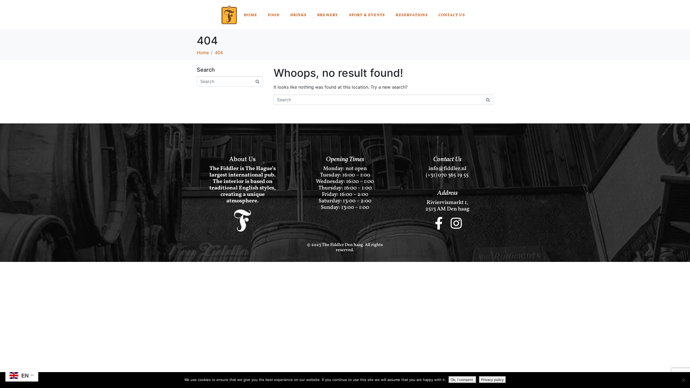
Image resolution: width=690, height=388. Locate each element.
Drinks (298, 15)
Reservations (411, 15)
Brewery (327, 15)
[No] (683, 380)
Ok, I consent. (462, 379)
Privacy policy (492, 379)
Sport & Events (367, 15)
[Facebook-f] (438, 223)
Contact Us (452, 15)
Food (274, 15)
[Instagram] (456, 223)
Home (250, 15)
